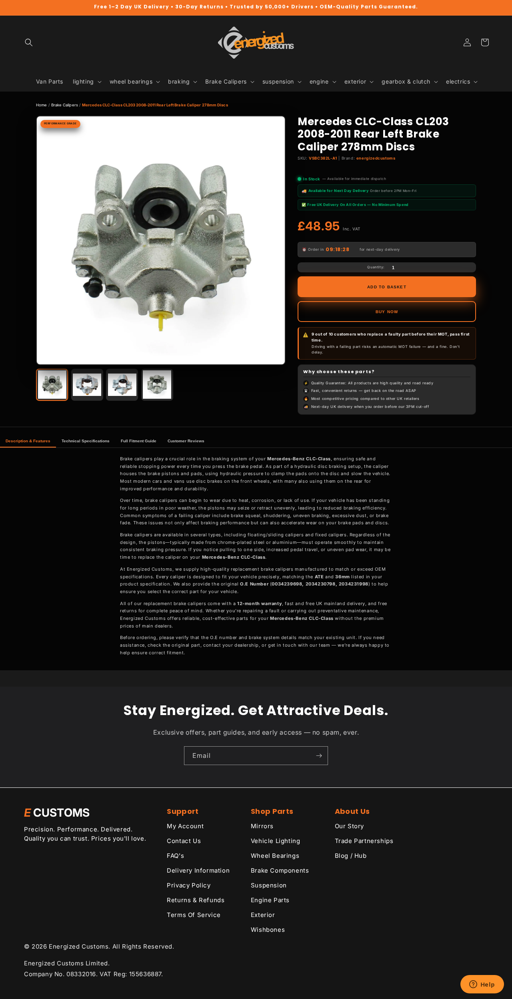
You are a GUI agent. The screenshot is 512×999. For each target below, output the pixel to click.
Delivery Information (198, 870)
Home (41, 105)
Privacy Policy (188, 885)
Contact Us (184, 841)
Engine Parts (270, 900)
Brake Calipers (64, 105)
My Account (185, 826)
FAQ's (175, 855)
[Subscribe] (319, 755)
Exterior (263, 915)
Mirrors (262, 826)
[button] (29, 42)
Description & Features (28, 441)
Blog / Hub (351, 855)
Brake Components (280, 870)
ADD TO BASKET (386, 287)
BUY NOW (387, 312)
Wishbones (268, 929)
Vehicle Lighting (275, 841)
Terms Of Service (194, 915)
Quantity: (375, 267)
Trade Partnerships (364, 841)
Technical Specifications (86, 441)
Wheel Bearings (275, 855)
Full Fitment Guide (138, 441)
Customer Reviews (186, 441)
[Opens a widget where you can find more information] (482, 985)
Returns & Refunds (195, 900)
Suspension (269, 885)
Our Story (349, 826)
